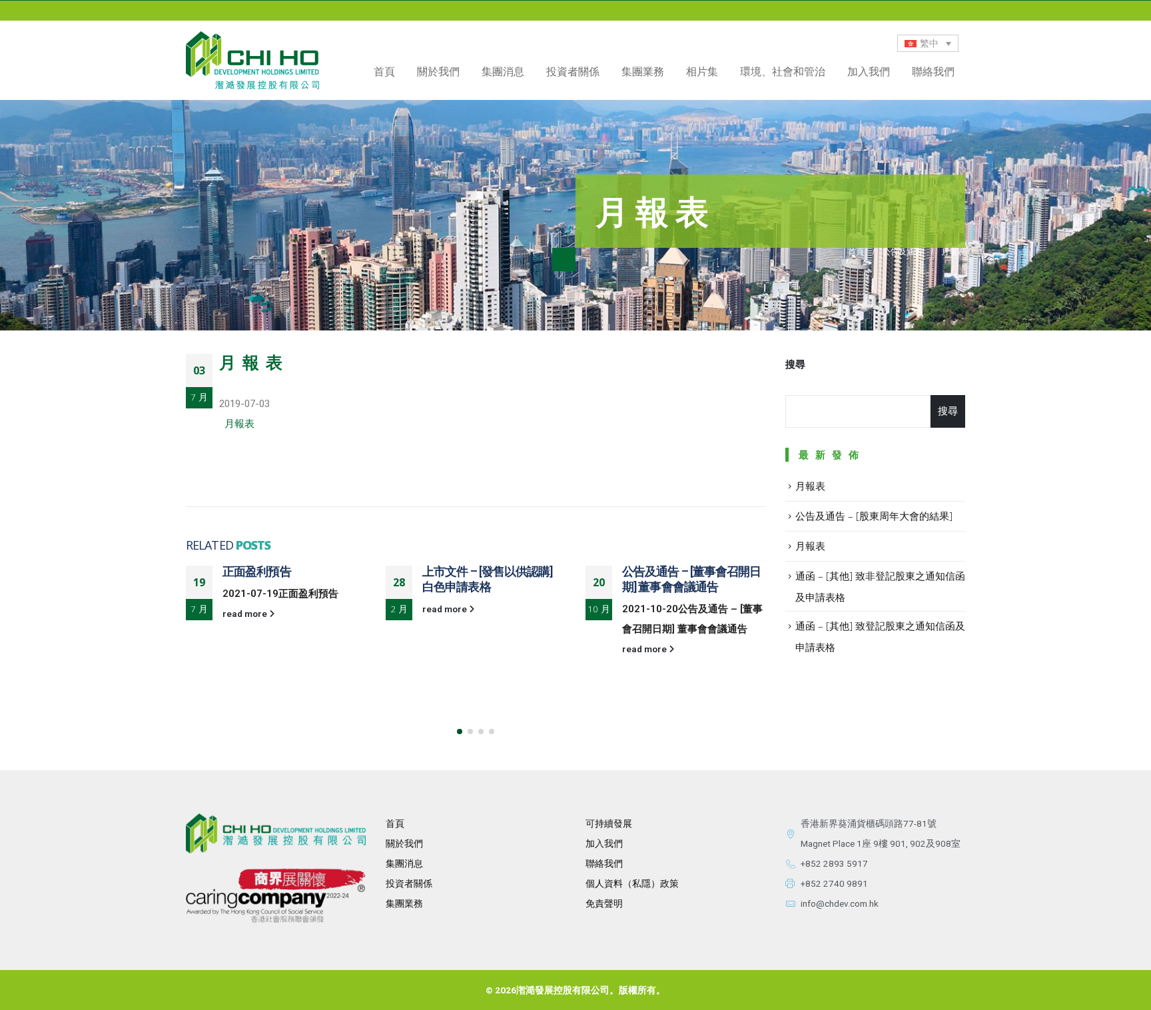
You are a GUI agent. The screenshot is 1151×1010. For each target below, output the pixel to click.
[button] (459, 732)
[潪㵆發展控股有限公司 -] (252, 60)
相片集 (702, 71)
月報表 (239, 424)
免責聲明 (604, 903)
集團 (395, 903)
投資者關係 (409, 883)
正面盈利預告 (256, 571)
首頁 (384, 71)
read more (245, 613)
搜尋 (795, 364)
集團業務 (642, 71)
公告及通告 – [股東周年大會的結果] (874, 515)
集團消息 (503, 71)
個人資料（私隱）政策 (632, 883)
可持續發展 (608, 823)
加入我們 (868, 71)
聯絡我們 (933, 71)
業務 (413, 903)
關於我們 (404, 843)
